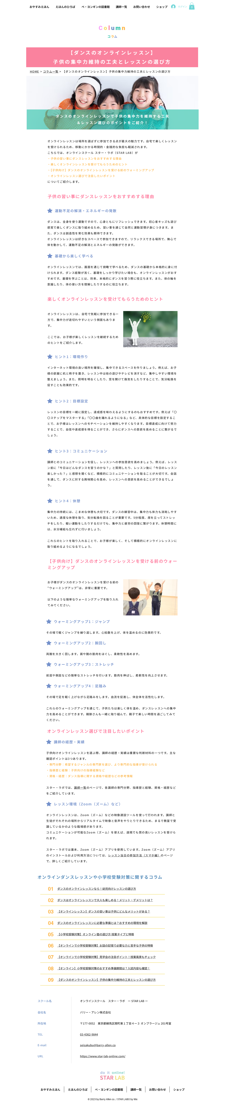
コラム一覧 (51, 71)
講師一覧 (80, 787)
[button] (192, 6)
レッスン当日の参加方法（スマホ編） (134, 855)
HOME (34, 71)
